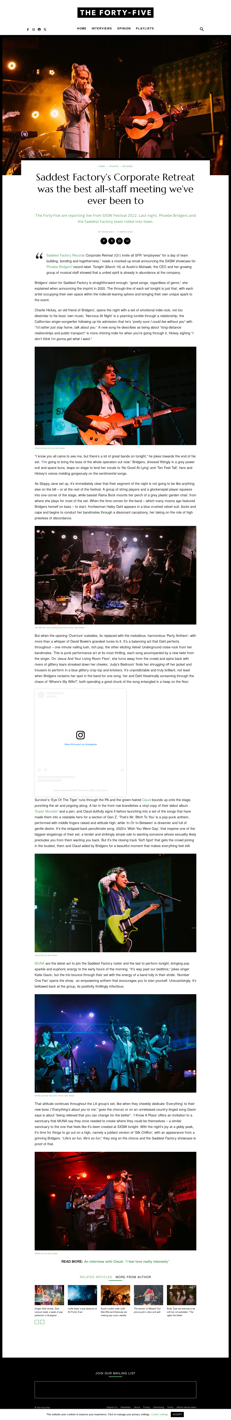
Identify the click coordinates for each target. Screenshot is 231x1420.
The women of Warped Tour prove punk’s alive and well (147, 1310)
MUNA (39, 963)
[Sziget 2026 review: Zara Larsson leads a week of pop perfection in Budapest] (49, 1295)
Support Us (112, 1407)
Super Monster (46, 811)
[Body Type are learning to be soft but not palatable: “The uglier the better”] (181, 1295)
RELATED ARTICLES (96, 1276)
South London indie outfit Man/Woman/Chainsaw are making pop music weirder (114, 1312)
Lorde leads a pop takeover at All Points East (82, 1310)
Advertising (158, 1407)
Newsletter (126, 1407)
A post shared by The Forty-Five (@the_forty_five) (80, 790)
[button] (202, 30)
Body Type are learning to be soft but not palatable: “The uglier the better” (181, 1312)
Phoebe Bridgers (59, 266)
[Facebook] (27, 29)
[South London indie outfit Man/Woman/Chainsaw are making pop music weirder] (115, 1295)
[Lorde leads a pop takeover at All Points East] (82, 1295)
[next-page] (42, 1322)
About (137, 1407)
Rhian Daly (108, 231)
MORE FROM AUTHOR (133, 1276)
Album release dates (186, 1407)
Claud (146, 799)
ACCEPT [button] (177, 1414)
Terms (170, 1407)
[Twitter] (45, 29)
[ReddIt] (127, 241)
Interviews (102, 28)
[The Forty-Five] (115, 12)
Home (82, 28)
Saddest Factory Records (66, 255)
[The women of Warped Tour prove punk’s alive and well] (148, 1295)
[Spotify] (39, 29)
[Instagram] (33, 29)
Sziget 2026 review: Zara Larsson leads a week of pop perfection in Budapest (49, 1312)
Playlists (145, 28)
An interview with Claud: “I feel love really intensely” (127, 1261)
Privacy (146, 1407)
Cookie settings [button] (159, 1414)
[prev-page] (37, 1322)
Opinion (124, 28)
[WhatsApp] (119, 241)
